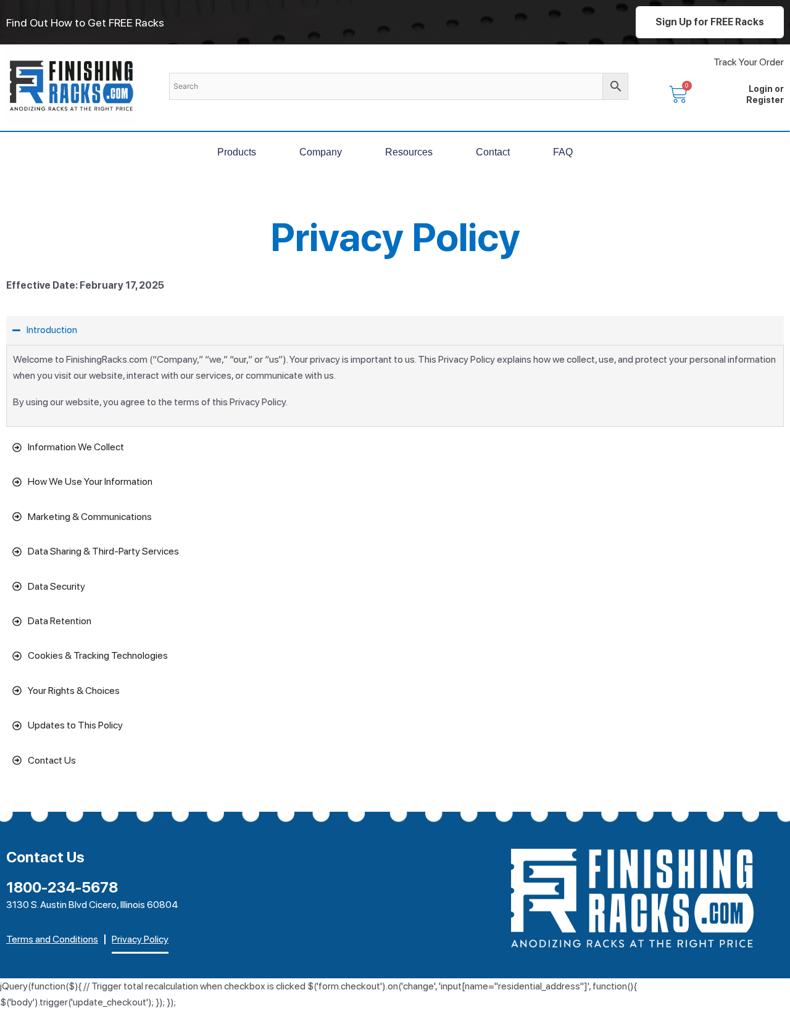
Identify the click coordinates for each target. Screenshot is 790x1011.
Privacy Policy (140, 939)
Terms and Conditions (52, 939)
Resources (409, 152)
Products (236, 152)
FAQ (563, 152)
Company (320, 152)
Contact (493, 152)
